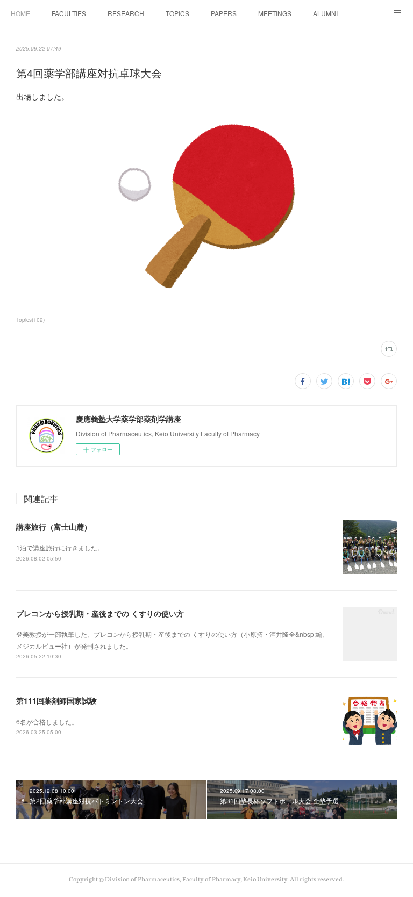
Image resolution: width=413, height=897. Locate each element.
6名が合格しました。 (47, 721)
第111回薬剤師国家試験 (56, 700)
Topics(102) (30, 320)
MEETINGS (274, 13)
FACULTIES (69, 13)
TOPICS (177, 13)
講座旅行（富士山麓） (53, 526)
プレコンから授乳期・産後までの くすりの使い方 (100, 613)
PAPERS (224, 13)
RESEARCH (126, 13)
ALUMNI (325, 13)
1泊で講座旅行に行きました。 (60, 547)
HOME (20, 13)
